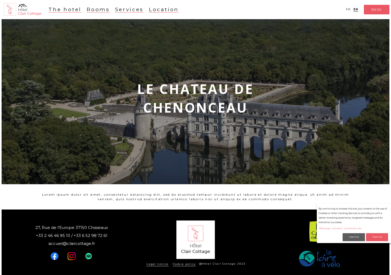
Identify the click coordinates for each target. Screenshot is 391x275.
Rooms (98, 9)
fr (348, 9)
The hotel (64, 9)
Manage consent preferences (340, 228)
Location (164, 9)
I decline (354, 237)
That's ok (377, 237)
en (355, 9)
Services (129, 9)
